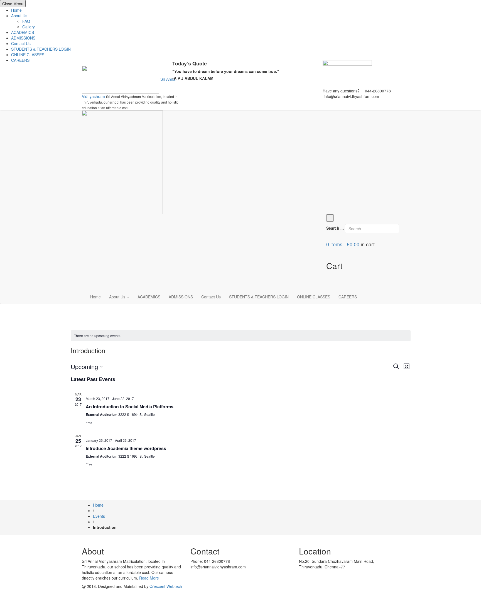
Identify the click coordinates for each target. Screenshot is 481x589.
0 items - (342, 244)
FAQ (26, 21)
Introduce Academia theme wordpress (126, 448)
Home (16, 10)
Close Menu (12, 3)
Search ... (335, 228)
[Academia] (122, 162)
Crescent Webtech (165, 586)
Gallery (28, 27)
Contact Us (21, 43)
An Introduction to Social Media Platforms (129, 406)
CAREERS (20, 60)
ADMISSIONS (23, 38)
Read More (149, 578)
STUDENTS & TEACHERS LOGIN (41, 49)
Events (99, 516)
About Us (19, 15)
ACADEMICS (22, 32)
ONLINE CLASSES (27, 54)
